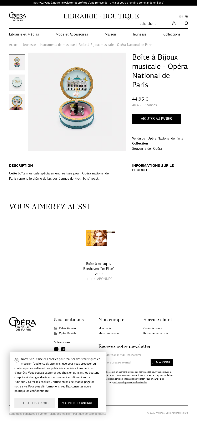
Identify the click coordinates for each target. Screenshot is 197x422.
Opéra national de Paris (177, 412)
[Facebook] (56, 349)
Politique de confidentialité (89, 413)
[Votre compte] (174, 23)
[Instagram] (63, 349)
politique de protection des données (130, 382)
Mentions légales (59, 413)
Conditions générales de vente (28, 413)
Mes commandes (108, 333)
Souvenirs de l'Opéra (147, 148)
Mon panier (105, 328)
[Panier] (186, 23)
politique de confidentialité (31, 391)
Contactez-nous (153, 328)
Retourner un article (155, 333)
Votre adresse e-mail (119, 355)
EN (181, 16)
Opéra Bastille (67, 333)
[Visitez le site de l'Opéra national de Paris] (17, 16)
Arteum (159, 412)
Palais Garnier (67, 328)
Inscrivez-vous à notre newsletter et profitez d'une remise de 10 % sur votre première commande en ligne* (98, 2)
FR (186, 16)
